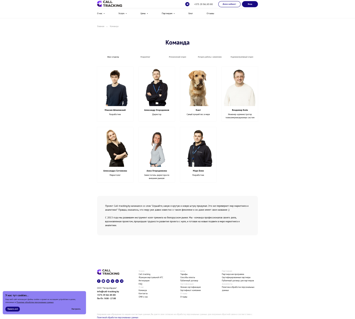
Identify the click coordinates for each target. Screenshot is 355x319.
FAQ (140, 284)
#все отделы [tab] (113, 57)
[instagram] (103, 281)
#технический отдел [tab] (177, 57)
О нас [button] (100, 13)
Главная (100, 26)
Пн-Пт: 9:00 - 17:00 (106, 298)
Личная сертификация (190, 287)
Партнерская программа (233, 274)
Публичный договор (189, 280)
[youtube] (108, 281)
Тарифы (183, 274)
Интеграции (144, 280)
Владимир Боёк (240, 110)
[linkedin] (117, 281)
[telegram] (187, 4)
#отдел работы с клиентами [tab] (210, 57)
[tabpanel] (177, 126)
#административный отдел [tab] (242, 57)
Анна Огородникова (157, 170)
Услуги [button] (121, 13)
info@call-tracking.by (108, 291)
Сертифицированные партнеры (236, 277)
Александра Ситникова (115, 170)
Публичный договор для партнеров (238, 280)
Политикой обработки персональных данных (117, 317)
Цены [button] (143, 13)
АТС (161, 277)
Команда (143, 290)
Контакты (143, 293)
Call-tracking (144, 274)
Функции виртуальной (149, 277)
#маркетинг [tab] (145, 57)
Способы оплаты (187, 277)
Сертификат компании (190, 290)
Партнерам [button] (167, 13)
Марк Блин (198, 170)
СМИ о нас (143, 296)
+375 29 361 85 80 (203, 4)
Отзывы (210, 13)
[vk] (112, 281)
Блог (190, 13)
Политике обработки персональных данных (35, 302)
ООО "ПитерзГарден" (107, 288)
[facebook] (99, 281)
